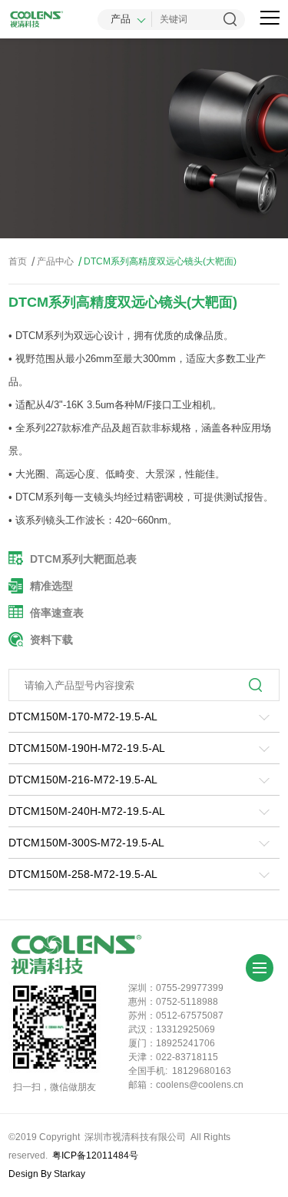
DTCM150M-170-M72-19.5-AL (82, 716)
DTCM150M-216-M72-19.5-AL (82, 779)
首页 (17, 261)
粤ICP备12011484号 (95, 1155)
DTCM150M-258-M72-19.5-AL (82, 874)
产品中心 (52, 261)
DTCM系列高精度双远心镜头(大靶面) (157, 261)
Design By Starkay (46, 1174)
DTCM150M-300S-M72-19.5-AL (86, 842)
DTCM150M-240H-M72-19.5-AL (86, 811)
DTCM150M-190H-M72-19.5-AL (86, 748)
